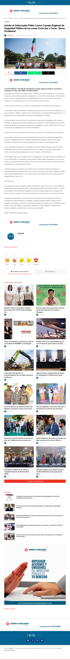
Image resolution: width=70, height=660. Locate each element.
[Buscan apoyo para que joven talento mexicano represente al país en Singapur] (51, 295)
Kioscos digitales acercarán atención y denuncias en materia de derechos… (50, 408)
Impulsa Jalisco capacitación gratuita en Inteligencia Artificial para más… (50, 374)
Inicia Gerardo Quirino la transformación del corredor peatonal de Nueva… (18, 375)
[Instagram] (37, 640)
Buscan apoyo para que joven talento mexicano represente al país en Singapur (50, 310)
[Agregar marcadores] (64, 73)
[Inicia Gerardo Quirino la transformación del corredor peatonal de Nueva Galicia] (19, 360)
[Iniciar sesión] (64, 2)
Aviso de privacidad (9, 650)
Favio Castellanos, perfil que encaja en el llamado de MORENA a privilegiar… (19, 343)
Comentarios (51, 271)
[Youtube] (28, 640)
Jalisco (7, 21)
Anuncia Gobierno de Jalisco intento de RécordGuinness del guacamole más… (50, 472)
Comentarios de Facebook (20, 271)
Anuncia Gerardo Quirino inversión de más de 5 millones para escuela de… (18, 439)
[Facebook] (33, 640)
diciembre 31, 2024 (21, 35)
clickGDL (11, 648)
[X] (42, 640)
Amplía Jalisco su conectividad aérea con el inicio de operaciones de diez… (50, 343)
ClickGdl (10, 35)
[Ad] (35, 11)
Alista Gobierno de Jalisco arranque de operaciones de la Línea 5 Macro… (51, 439)
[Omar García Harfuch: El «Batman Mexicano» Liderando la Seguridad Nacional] (9, 507)
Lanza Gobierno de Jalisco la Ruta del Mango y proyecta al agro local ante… (18, 408)
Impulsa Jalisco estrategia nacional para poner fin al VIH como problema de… (18, 310)
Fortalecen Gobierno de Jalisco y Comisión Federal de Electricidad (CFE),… (16, 472)
